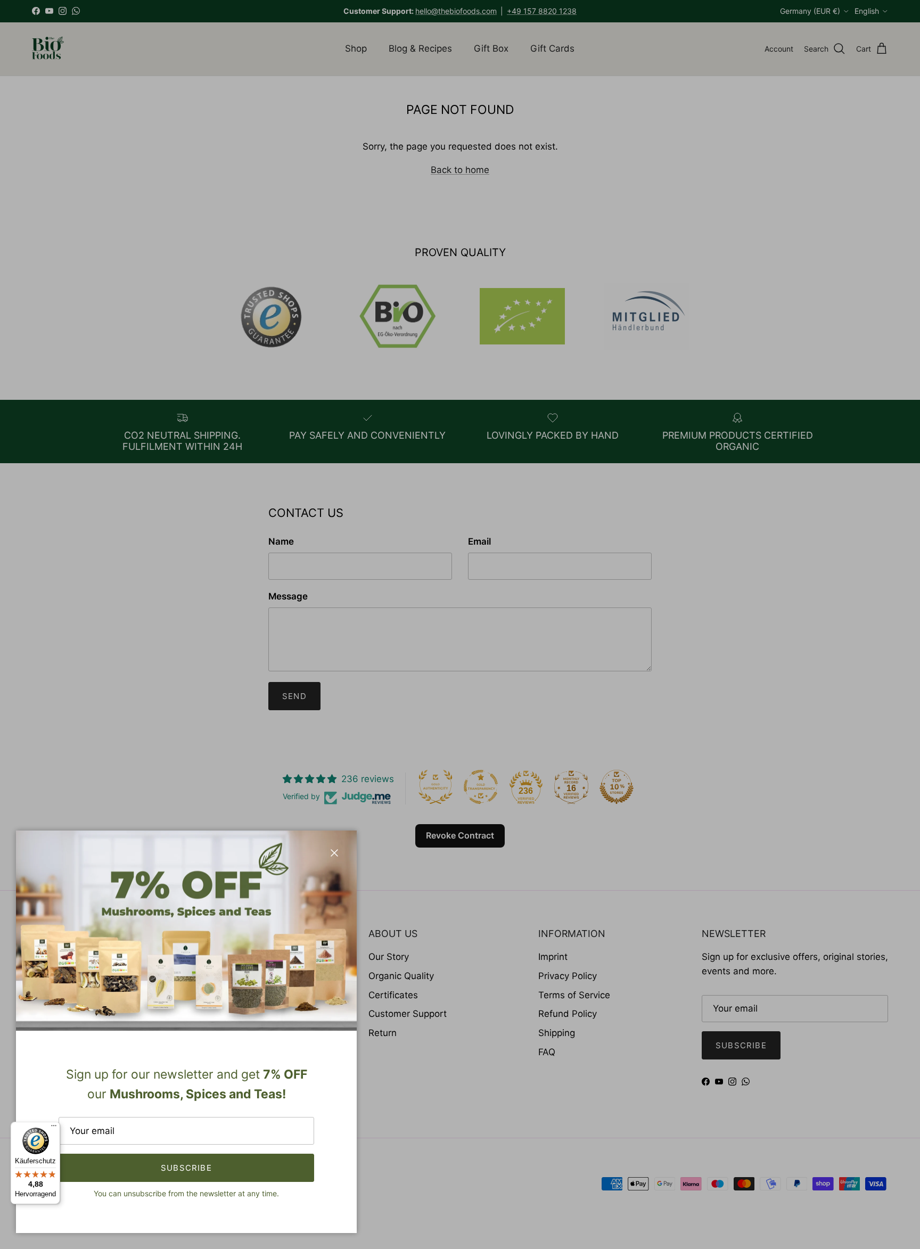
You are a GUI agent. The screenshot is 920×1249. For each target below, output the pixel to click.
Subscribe (186, 1168)
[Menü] (53, 1128)
